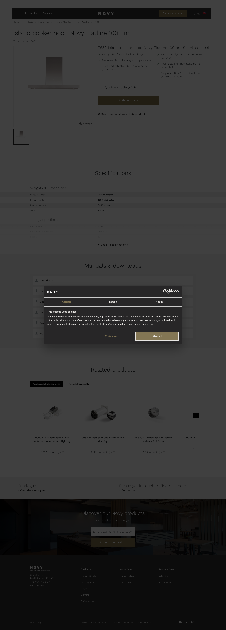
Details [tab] (113, 301)
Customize (111, 336)
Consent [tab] (66, 301)
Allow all (157, 336)
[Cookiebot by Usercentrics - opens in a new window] (165, 291)
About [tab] (159, 301)
